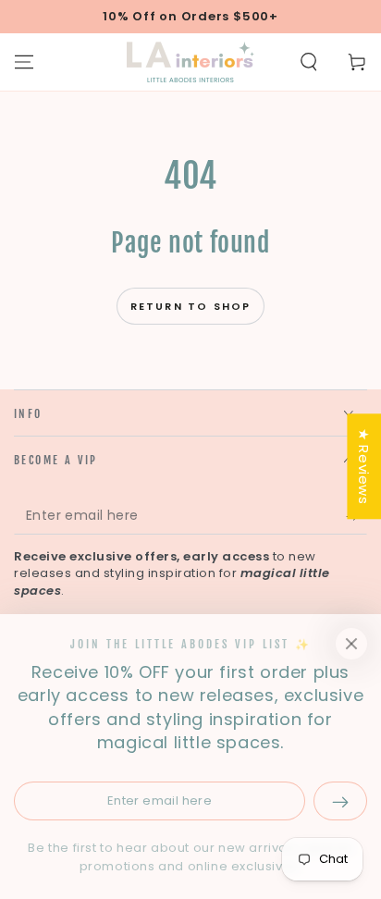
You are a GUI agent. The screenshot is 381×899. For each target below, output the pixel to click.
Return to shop (191, 306)
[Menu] (24, 62)
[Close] (351, 643)
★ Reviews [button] (364, 466)
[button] (309, 62)
